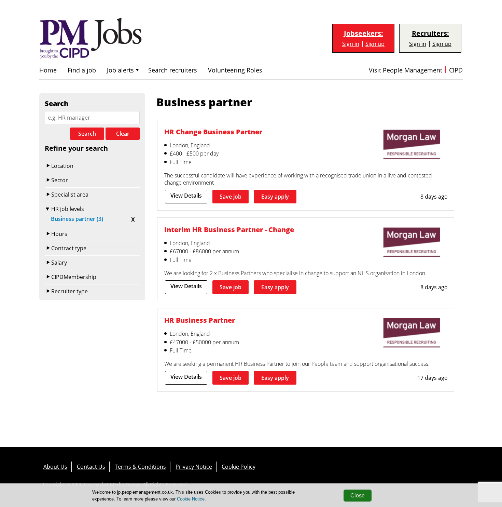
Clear (122, 133)
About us (55, 466)
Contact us (91, 466)
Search (87, 133)
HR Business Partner (199, 320)
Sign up (375, 44)
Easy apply (275, 196)
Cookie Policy (238, 466)
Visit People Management (405, 70)
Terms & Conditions (140, 466)
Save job (230, 196)
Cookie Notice (191, 499)
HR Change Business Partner (213, 131)
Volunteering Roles (235, 70)
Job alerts (120, 70)
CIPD (456, 70)
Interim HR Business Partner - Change (229, 229)
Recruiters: (430, 33)
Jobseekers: (363, 33)
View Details (186, 195)
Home (48, 70)
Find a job (82, 70)
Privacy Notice (194, 466)
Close (357, 495)
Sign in (350, 44)
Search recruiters (172, 70)
